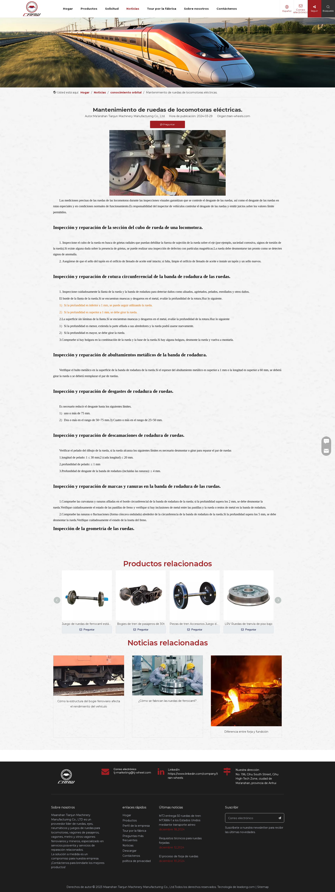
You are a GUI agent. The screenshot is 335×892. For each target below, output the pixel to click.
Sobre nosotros (196, 8)
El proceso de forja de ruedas (178, 856)
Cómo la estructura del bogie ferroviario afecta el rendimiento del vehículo (88, 703)
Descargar (129, 850)
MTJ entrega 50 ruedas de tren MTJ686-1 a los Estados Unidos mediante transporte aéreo (180, 820)
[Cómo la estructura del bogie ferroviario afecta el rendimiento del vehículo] (88, 675)
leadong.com (246, 887)
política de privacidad (137, 861)
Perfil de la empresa (136, 825)
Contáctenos (227, 8)
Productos (89, 8)
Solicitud (112, 8)
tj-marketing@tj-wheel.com (132, 772)
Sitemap (263, 887)
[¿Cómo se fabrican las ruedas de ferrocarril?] (167, 675)
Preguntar (88, 629)
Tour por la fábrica (161, 8)
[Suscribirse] (280, 817)
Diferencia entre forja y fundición (246, 731)
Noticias (132, 8)
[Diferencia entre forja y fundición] (246, 690)
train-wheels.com (238, 116)
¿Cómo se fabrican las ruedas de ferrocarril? (167, 701)
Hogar (68, 8)
